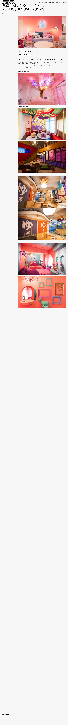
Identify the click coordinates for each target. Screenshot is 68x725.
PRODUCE (11, 0)
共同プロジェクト (6, 0)
